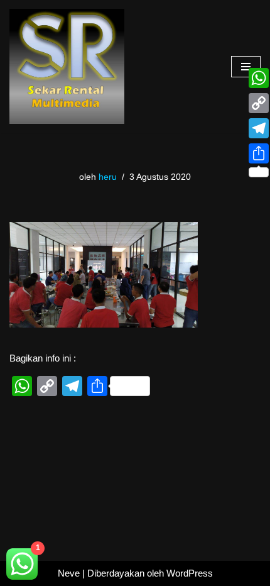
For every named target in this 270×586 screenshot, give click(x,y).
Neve (69, 573)
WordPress (189, 573)
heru (108, 177)
